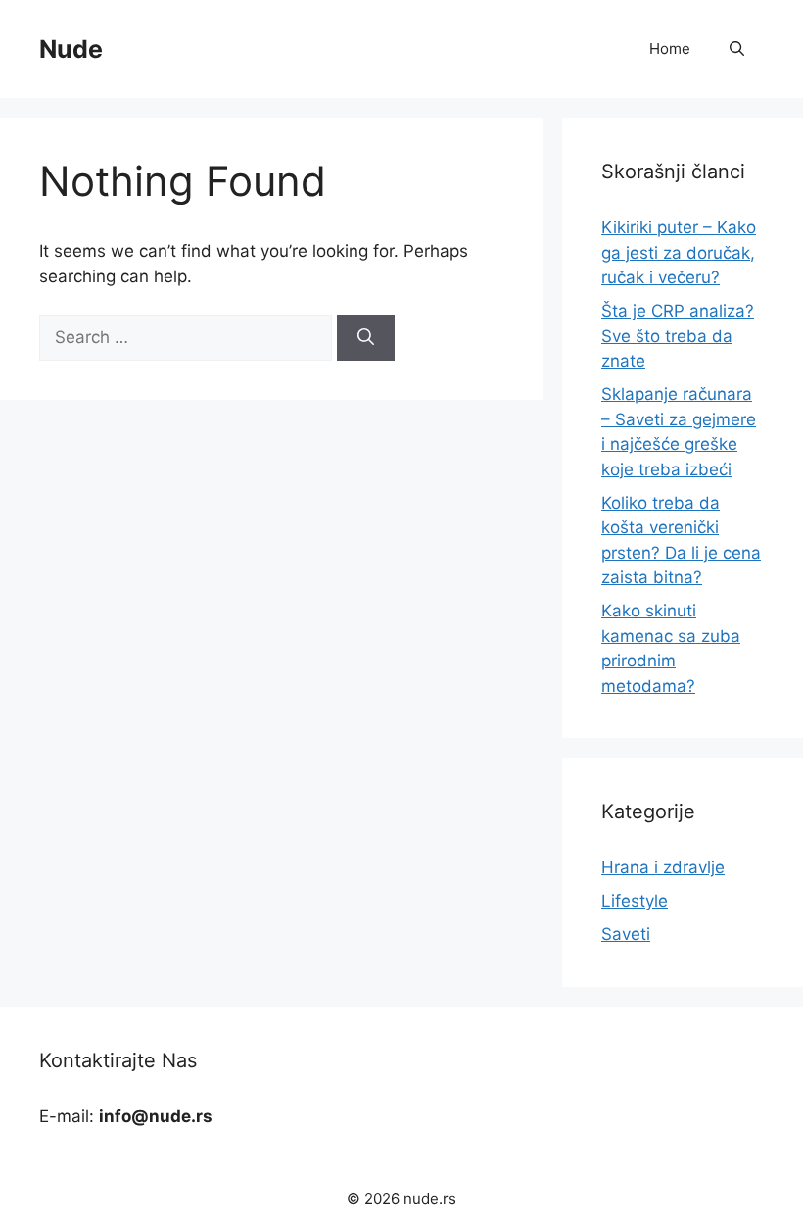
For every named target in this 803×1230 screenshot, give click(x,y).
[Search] (366, 338)
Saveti (625, 934)
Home (669, 48)
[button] (737, 49)
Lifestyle (634, 900)
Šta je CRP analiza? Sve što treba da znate (677, 335)
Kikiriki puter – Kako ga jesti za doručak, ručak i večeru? (678, 252)
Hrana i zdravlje (663, 867)
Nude (71, 49)
